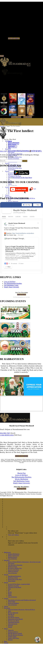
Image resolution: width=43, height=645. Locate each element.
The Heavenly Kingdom (15, 153)
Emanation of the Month (15, 619)
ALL (1, 151)
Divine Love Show (13, 620)
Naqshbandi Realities (14, 576)
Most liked (11, 146)
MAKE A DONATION (21, 376)
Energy (7, 171)
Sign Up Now (21, 294)
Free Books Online (13, 617)
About (6, 628)
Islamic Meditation (14, 554)
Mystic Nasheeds (13, 201)
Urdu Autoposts (12, 624)
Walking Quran (12, 566)
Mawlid (10, 639)
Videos (7, 195)
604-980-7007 (5, 433)
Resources (8, 196)
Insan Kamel (11, 169)
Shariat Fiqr (21, 473)
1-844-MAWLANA (7, 435)
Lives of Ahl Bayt (9, 281)
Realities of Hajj (13, 577)
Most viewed (12, 144)
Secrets (7, 163)
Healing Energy (12, 557)
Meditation (7, 552)
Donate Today (16, 117)
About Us (11, 630)
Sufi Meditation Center (11, 285)
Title (9, 148)
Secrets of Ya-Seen (13, 158)
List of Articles (12, 147)
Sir (9, 179)
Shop (5, 641)
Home (1, 126)
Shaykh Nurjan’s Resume (15, 635)
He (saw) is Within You (15, 157)
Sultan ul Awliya (13, 631)
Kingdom (8, 149)
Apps (9, 611)
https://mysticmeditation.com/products (23, 233)
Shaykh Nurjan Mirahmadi (25, 210)
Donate (6, 643)
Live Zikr (11, 616)
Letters (7, 187)
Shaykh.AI (11, 614)
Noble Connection (13, 555)
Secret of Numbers (13, 603)
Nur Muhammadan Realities (13, 283)
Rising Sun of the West (15, 168)
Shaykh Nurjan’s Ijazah (15, 633)
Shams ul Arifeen (13, 571)
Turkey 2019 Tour (13, 638)
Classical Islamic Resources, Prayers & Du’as (21, 609)
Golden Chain (12, 636)
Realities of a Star (13, 585)
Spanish (10, 625)
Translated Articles (13, 622)
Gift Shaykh (27, 117)
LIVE (2, 56)
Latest (10, 141)
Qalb (9, 177)
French (10, 627)
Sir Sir (10, 592)
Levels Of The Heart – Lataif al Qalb (19, 584)
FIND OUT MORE (21, 456)
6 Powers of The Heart (14, 587)
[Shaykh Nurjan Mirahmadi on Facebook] (6, 208)
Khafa (10, 593)
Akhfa (10, 184)
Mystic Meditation (21, 479)
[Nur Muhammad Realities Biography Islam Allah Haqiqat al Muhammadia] (21, 72)
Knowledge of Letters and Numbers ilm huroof (22, 600)
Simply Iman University (11, 287)
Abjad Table (11, 601)
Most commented (13, 143)
